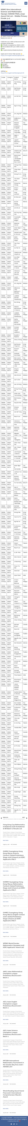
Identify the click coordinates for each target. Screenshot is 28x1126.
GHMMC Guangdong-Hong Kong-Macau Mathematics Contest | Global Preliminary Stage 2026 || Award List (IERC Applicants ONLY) (14, 886)
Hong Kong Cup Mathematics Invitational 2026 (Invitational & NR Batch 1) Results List (14, 827)
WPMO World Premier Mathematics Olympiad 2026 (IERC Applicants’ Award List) (13, 945)
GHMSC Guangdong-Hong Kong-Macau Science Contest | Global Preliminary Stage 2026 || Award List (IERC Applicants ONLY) (14, 855)
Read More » (6, 840)
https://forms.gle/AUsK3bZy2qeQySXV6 (12, 55)
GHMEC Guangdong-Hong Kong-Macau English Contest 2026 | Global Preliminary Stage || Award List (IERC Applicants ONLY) (14, 917)
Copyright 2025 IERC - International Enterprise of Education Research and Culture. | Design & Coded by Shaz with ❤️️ (14, 1119)
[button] (25, 3)
